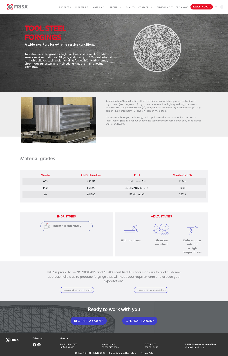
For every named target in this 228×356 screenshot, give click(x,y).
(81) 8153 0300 (67, 347)
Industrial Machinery (67, 226)
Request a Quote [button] (88, 321)
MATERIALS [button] (99, 7)
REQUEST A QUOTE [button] (201, 6)
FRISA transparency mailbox (200, 344)
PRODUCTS (65, 7)
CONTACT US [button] (145, 7)
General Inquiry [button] (140, 321)
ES (216, 7)
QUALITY (130, 7)
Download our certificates (76, 290)
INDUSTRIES (81, 7)
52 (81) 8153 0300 (110, 347)
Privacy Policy (147, 353)
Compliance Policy (194, 347)
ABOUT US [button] (115, 7)
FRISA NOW (182, 7)
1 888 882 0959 (151, 347)
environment (165, 7)
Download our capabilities (151, 290)
